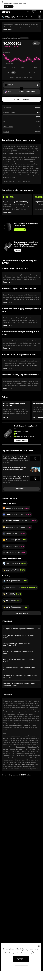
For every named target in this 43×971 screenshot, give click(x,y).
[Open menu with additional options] (40, 12)
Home (4, 775)
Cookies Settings (21, 965)
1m (8, 72)
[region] (21, 957)
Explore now (19, 230)
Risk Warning (32, 747)
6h (23, 72)
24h (29, 72)
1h (18, 72)
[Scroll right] (36, 16)
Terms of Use (20, 747)
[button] (28, 12)
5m (13, 72)
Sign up (34, 12)
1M (34, 72)
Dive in (5, 417)
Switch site (8, 6)
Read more (7, 30)
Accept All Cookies (21, 959)
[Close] (39, 946)
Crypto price (13, 775)
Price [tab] (28, 17)
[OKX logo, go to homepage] (6, 12)
